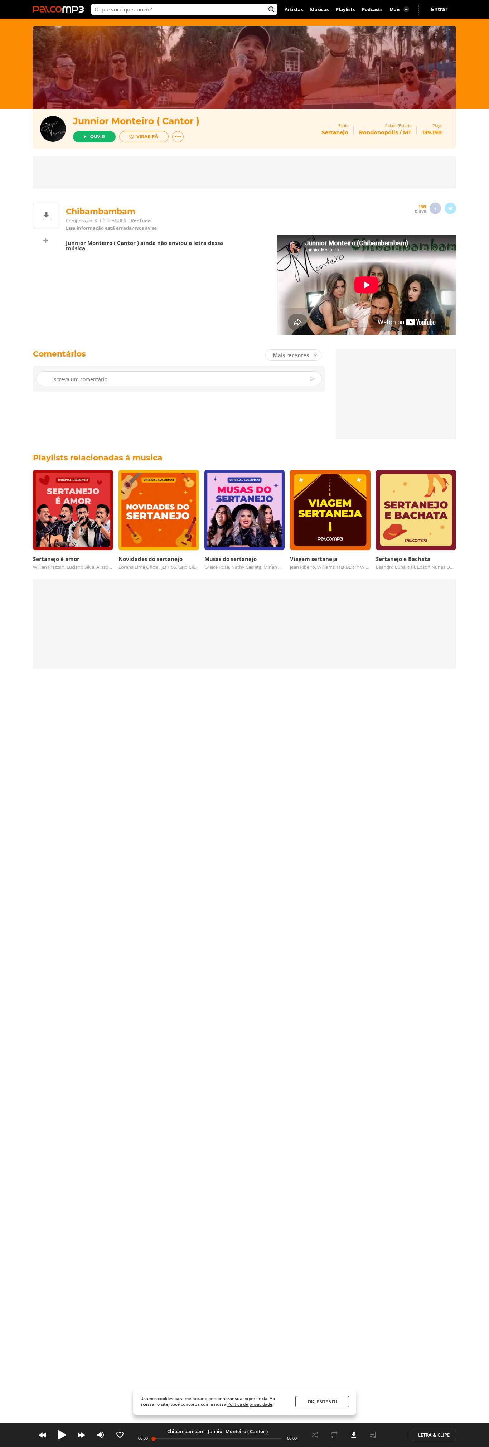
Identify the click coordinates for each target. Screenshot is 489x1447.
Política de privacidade (249, 1404)
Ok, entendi (322, 1401)
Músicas (319, 9)
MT (407, 132)
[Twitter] (450, 208)
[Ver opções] (178, 136)
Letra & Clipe (434, 1435)
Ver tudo (141, 220)
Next (81, 1434)
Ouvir (97, 136)
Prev (42, 1434)
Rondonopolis (378, 132)
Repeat (334, 1434)
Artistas (294, 9)
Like (120, 1434)
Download (353, 1434)
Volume (100, 1434)
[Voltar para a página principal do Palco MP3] (60, 9)
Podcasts (372, 9)
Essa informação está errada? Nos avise (111, 228)
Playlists (345, 9)
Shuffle (315, 1434)
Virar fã (147, 136)
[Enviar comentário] (313, 378)
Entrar (439, 9)
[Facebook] (435, 208)
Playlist (373, 1434)
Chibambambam (185, 1431)
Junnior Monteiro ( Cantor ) (136, 121)
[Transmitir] (392, 1434)
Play (62, 1434)
